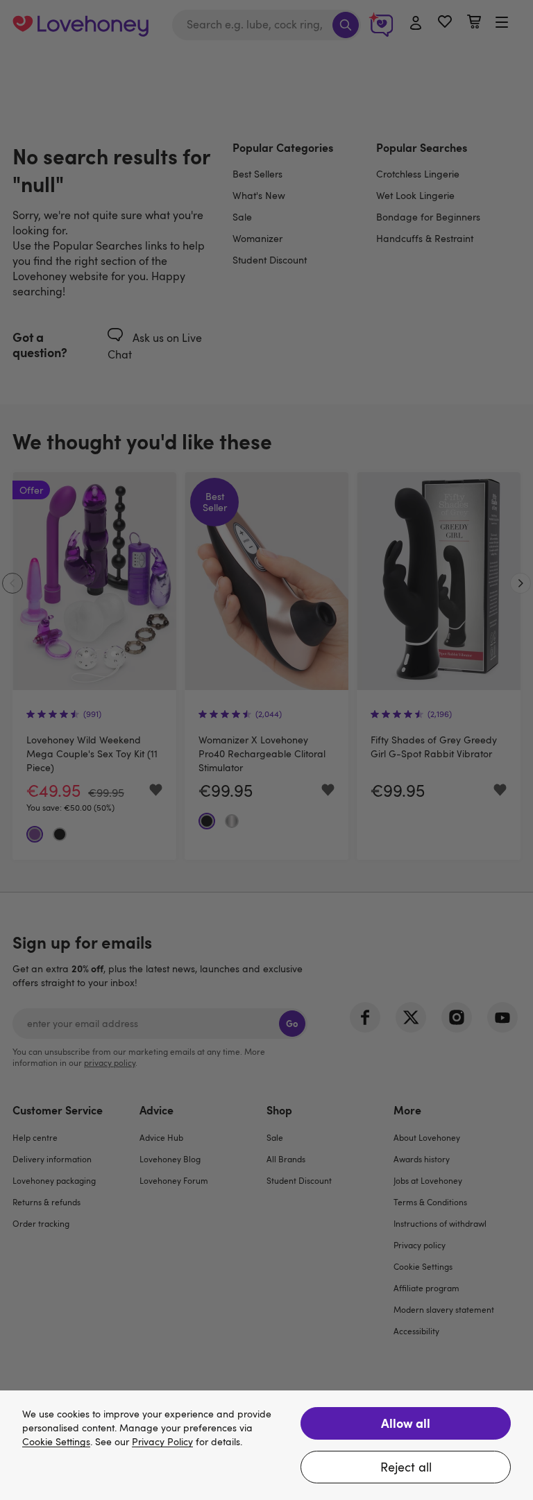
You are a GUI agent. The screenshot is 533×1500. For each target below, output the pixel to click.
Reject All (406, 1466)
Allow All (405, 1422)
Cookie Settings (56, 1442)
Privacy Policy (162, 1442)
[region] (266, 1445)
